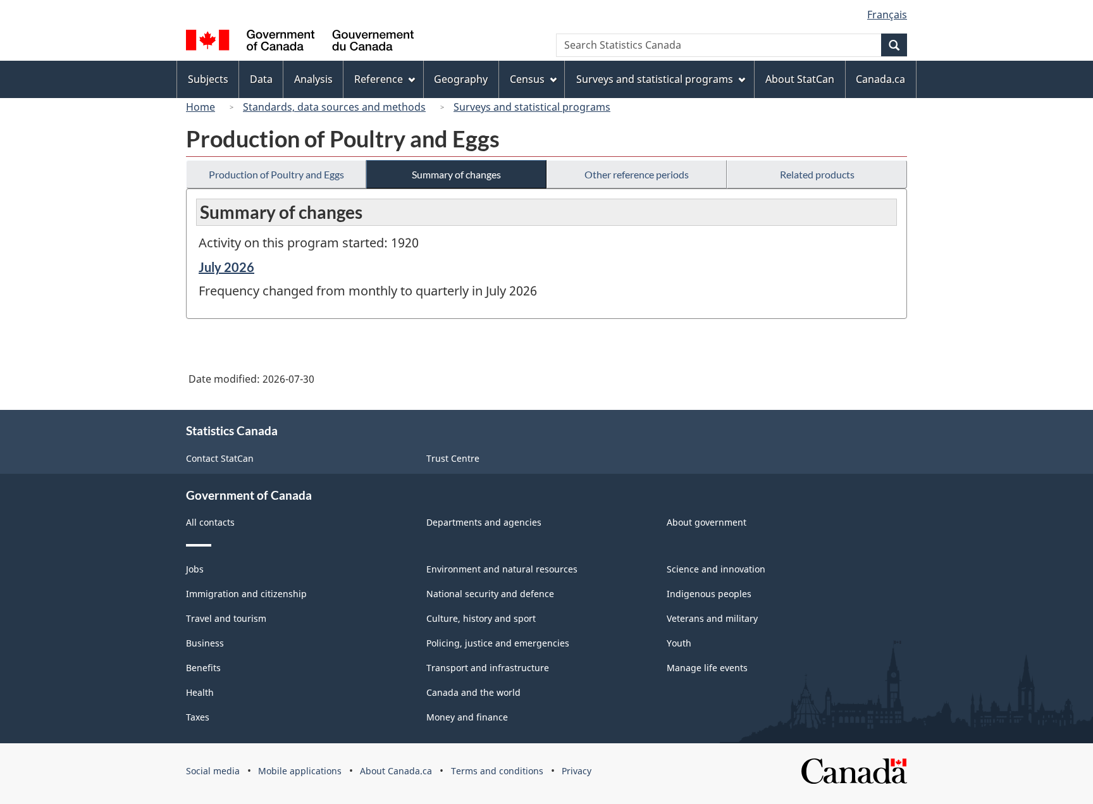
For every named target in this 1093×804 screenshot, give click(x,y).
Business (205, 643)
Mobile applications (300, 771)
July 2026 (226, 267)
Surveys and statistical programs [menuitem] (654, 79)
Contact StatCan (220, 458)
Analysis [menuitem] (313, 79)
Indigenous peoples (709, 594)
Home (200, 107)
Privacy (576, 771)
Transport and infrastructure (487, 668)
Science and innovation (716, 569)
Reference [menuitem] (378, 79)
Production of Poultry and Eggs (276, 174)
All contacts (210, 522)
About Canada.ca (396, 771)
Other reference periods (636, 174)
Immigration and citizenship (246, 594)
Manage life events (707, 668)
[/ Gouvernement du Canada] (300, 42)
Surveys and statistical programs (532, 107)
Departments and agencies (483, 522)
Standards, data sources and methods (334, 107)
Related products (817, 174)
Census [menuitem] (527, 79)
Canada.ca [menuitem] (880, 79)
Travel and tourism (226, 618)
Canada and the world (473, 692)
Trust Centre (452, 458)
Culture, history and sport (481, 618)
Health (200, 692)
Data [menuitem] (261, 79)
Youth (679, 643)
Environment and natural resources (501, 569)
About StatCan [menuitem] (799, 79)
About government (706, 522)
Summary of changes (456, 174)
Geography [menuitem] (461, 79)
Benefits (203, 668)
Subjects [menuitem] (208, 79)
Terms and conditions (497, 771)
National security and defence (490, 594)
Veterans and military (712, 618)
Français (887, 15)
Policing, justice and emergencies (497, 643)
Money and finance (467, 717)
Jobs (195, 569)
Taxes (197, 717)
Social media (213, 771)
